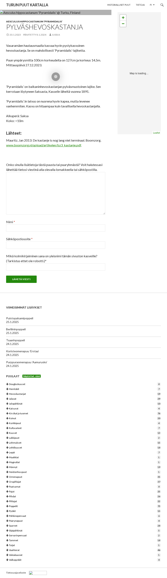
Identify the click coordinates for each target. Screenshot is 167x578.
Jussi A (56, 34)
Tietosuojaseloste (16, 572)
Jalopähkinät (83, 404)
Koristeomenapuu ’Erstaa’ (22, 351)
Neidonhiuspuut (82, 472)
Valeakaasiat (82, 555)
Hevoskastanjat (83, 394)
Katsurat (82, 409)
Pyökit (83, 511)
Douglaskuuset (82, 384)
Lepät (82, 452)
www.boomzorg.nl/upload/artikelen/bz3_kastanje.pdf (43, 145)
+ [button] (123, 17)
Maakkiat (82, 457)
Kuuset (83, 433)
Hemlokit (82, 389)
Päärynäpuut (82, 521)
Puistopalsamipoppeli (19, 318)
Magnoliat (82, 462)
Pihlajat (83, 501)
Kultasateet (82, 428)
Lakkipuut (82, 438)
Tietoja (140, 4)
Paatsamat (82, 487)
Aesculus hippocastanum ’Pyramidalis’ (34, 21)
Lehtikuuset (83, 448)
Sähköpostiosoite (19, 239)
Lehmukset (83, 443)
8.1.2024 (41, 34)
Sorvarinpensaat (82, 535)
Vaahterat (83, 550)
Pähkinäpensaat (82, 516)
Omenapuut (83, 477)
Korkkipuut (82, 423)
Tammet (83, 540)
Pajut (83, 492)
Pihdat (83, 496)
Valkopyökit (82, 560)
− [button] (123, 23)
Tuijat (82, 545)
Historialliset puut (119, 4)
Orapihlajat (83, 482)
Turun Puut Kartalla (27, 5)
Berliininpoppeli (16, 329)
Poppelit (83, 506)
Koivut (83, 418)
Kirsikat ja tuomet (83, 413)
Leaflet (156, 132)
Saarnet (83, 526)
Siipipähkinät (82, 531)
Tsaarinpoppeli (15, 340)
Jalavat (83, 399)
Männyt (83, 467)
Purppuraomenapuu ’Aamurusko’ (26, 362)
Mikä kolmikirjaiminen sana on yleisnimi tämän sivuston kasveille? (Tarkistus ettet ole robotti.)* (51, 258)
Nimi (10, 222)
